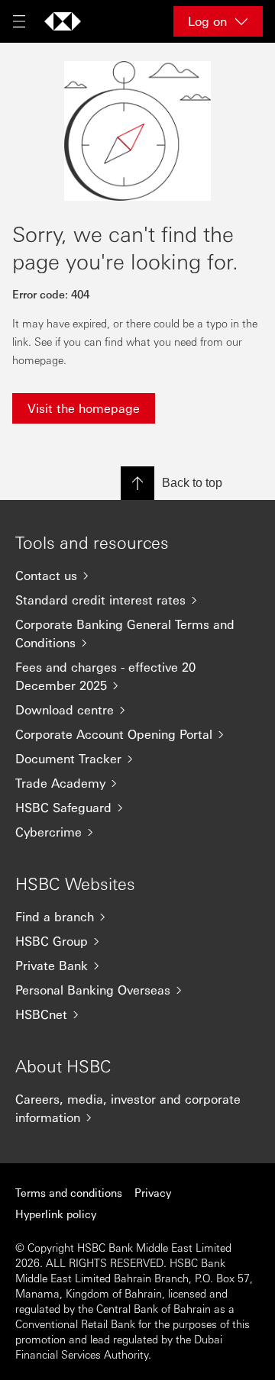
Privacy (152, 1192)
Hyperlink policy (55, 1213)
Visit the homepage (84, 408)
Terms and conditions (68, 1192)
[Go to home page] (62, 21)
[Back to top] (137, 483)
